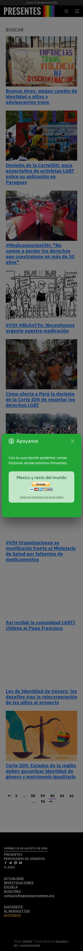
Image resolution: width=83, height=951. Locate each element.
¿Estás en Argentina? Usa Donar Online (41, 497)
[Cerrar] (72, 441)
